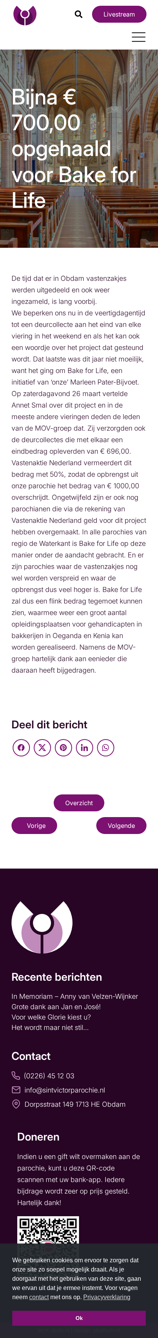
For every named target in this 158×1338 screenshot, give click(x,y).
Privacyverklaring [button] (106, 1297)
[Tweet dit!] (42, 747)
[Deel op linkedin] (84, 747)
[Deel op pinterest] (63, 747)
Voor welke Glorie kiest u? (51, 1017)
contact (39, 1297)
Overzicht (79, 803)
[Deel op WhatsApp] (105, 747)
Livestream (119, 14)
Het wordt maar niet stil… (51, 1027)
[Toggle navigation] (135, 34)
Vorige (36, 825)
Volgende (121, 825)
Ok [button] (79, 1318)
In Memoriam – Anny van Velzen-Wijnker (76, 996)
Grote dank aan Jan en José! (57, 1007)
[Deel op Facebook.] (21, 747)
